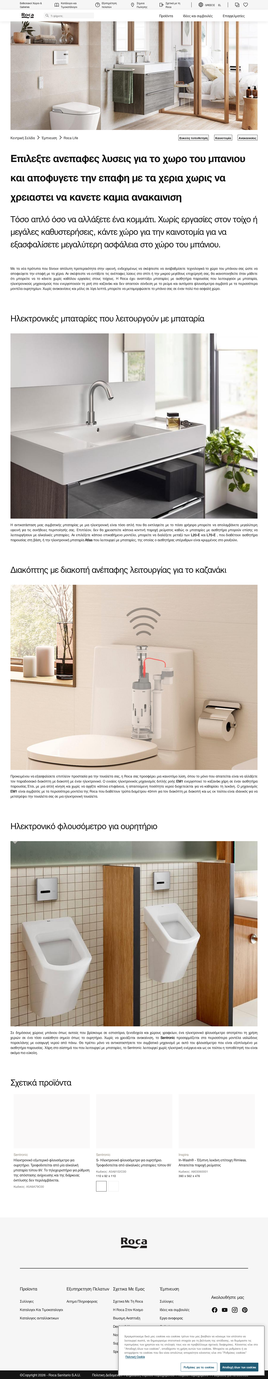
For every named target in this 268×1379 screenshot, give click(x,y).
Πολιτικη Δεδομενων (107, 1374)
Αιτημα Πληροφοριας (82, 1301)
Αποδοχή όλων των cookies (239, 1367)
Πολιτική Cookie (135, 1356)
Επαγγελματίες (234, 15)
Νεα (116, 1334)
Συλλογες (27, 1301)
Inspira (184, 1154)
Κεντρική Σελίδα (22, 137)
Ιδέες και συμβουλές (198, 15)
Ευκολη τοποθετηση (193, 137)
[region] (191, 1351)
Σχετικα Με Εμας (129, 1288)
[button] (47, 15)
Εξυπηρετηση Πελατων (88, 1288)
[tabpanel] (51, 1144)
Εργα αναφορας (171, 1317)
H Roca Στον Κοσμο (128, 1309)
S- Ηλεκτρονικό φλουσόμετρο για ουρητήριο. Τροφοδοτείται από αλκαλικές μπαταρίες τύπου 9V (133, 1162)
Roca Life (71, 137)
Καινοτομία (223, 137)
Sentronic (134, 1047)
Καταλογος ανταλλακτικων (39, 1317)
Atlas (89, 539)
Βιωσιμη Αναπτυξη (126, 1317)
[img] (101, 1186)
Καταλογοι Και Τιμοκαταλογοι (41, 1309)
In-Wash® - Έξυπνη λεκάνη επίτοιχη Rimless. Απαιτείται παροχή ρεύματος (213, 1162)
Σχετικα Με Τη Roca (128, 1301)
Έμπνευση (49, 137)
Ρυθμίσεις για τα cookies (199, 1367)
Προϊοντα (28, 1288)
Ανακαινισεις (247, 137)
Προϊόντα (166, 15)
